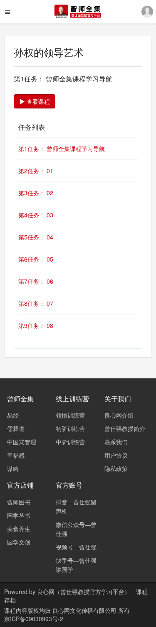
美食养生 (18, 528)
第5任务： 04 (35, 237)
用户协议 (116, 455)
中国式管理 (21, 442)
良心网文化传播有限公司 (85, 610)
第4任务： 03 (35, 215)
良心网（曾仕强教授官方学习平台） (83, 591)
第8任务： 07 (35, 303)
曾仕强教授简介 (124, 428)
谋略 (13, 468)
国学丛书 (18, 515)
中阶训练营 (70, 442)
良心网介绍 (119, 415)
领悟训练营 (70, 415)
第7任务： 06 (35, 281)
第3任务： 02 (35, 193)
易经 (13, 415)
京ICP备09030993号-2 (33, 618)
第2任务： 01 (35, 170)
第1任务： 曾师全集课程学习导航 (61, 148)
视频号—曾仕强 (76, 547)
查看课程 (37, 101)
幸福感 (16, 455)
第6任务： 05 (35, 259)
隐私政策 (116, 468)
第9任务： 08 (35, 325)
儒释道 (16, 428)
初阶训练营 (70, 428)
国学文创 (18, 542)
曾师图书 (18, 502)
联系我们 (116, 442)
